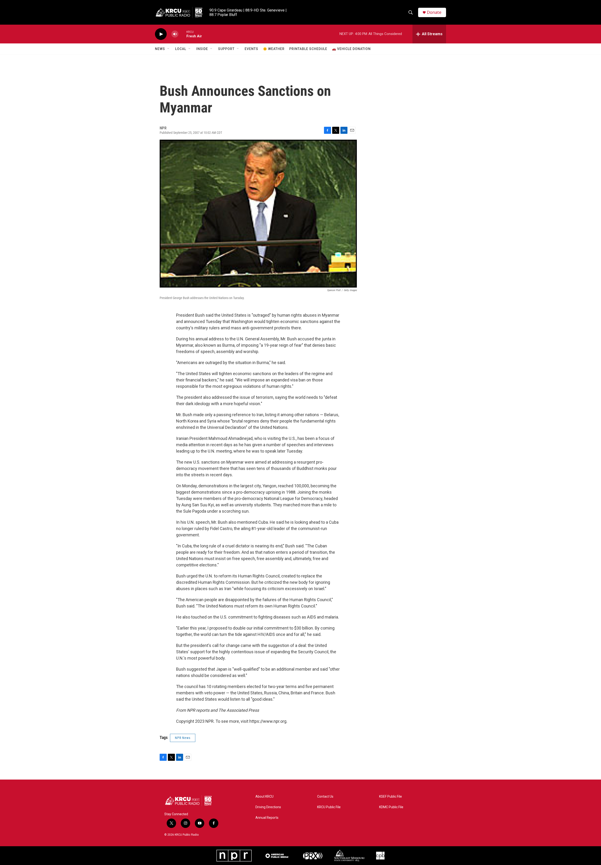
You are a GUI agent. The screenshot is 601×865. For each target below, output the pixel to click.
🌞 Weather (274, 49)
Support (226, 49)
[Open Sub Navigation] (168, 49)
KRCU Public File (329, 807)
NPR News (182, 738)
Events (251, 49)
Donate (434, 12)
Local (180, 49)
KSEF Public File (390, 796)
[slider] (182, 33)
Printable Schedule (308, 49)
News (160, 49)
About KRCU (264, 796)
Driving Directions (268, 807)
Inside (202, 49)
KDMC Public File (391, 807)
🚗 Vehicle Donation (351, 49)
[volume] (175, 34)
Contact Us (325, 796)
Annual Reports (266, 817)
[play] (161, 34)
